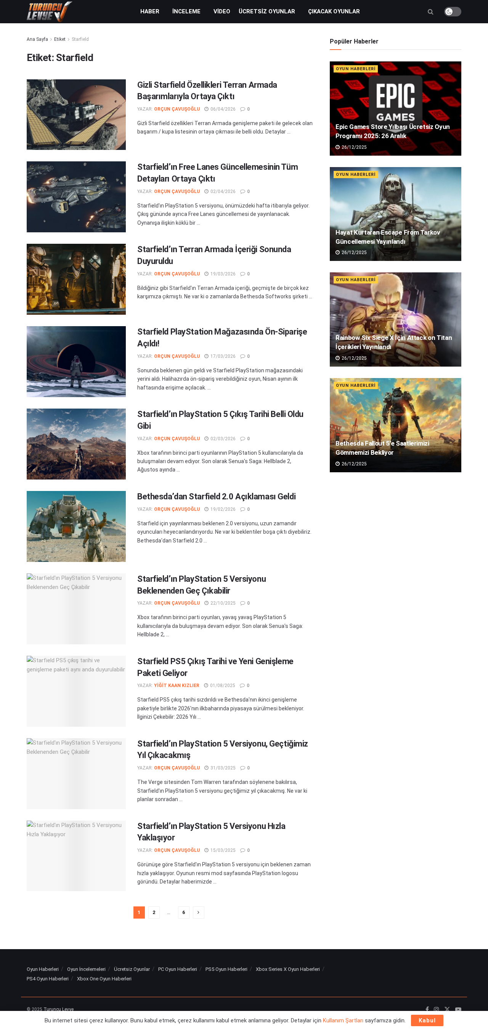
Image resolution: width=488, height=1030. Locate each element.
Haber (149, 11)
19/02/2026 (222, 509)
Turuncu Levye (58, 1009)
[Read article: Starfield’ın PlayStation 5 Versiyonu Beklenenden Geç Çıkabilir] (76, 608)
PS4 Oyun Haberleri (48, 979)
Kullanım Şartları (343, 1020)
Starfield (80, 39)
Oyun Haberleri (356, 68)
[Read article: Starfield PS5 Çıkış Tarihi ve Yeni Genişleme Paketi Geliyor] (76, 691)
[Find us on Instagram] (436, 1010)
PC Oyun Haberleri (177, 969)
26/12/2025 (353, 147)
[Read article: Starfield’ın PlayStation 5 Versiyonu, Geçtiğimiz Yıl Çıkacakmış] (76, 773)
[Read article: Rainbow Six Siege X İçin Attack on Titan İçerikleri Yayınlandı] (395, 319)
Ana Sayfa (37, 39)
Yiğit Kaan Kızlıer (176, 685)
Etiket (60, 39)
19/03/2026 (222, 274)
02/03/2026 (222, 438)
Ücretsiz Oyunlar (267, 11)
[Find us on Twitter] (447, 1010)
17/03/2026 (222, 356)
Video (222, 11)
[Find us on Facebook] (427, 1010)
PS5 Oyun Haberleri (226, 969)
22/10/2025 (222, 603)
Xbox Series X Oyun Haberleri (288, 969)
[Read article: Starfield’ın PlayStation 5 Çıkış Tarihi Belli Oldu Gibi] (76, 444)
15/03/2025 (222, 850)
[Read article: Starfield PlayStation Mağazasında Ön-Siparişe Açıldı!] (76, 361)
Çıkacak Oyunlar (334, 11)
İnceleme (186, 11)
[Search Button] (430, 11)
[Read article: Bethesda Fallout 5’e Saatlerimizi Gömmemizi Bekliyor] (395, 425)
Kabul (427, 1020)
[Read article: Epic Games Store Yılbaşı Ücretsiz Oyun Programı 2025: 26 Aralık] (395, 108)
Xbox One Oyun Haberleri (104, 979)
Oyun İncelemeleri (86, 969)
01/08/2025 (222, 685)
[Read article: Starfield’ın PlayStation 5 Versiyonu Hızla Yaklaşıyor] (76, 856)
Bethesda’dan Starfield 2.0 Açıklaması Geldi (216, 496)
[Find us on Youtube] (458, 1010)
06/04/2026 (222, 109)
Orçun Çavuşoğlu (177, 109)
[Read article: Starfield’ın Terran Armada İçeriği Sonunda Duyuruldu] (76, 279)
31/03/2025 (222, 768)
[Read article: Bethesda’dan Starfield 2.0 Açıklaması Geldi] (76, 526)
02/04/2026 (222, 191)
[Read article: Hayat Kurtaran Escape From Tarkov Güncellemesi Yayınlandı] (395, 214)
